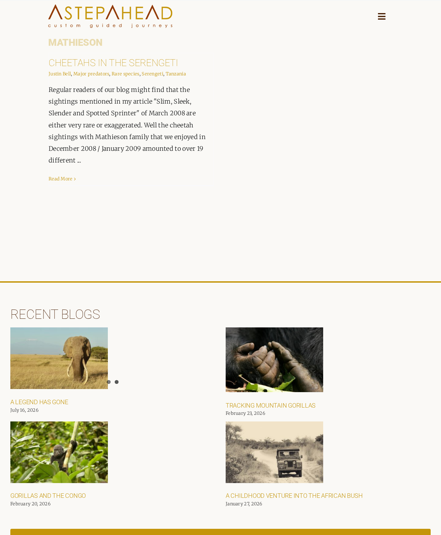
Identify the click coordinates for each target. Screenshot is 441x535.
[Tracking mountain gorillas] (274, 359)
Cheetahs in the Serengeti (113, 63)
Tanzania (176, 74)
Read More (61, 179)
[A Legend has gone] (59, 358)
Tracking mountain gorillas (271, 405)
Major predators (91, 74)
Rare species (126, 74)
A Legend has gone (39, 402)
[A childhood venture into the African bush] (274, 452)
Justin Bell (60, 74)
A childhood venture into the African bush (294, 495)
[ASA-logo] (110, 7)
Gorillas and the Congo (48, 495)
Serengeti (152, 74)
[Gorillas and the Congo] (59, 452)
